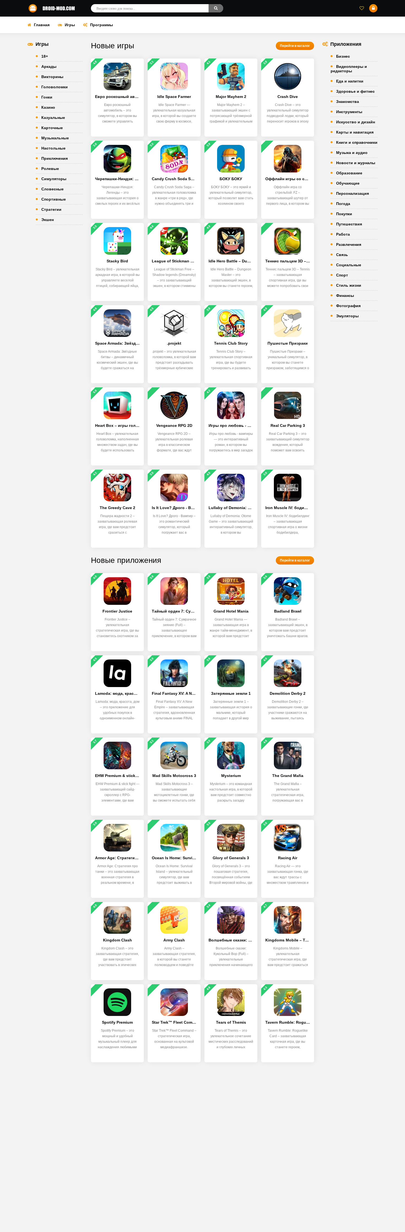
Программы (101, 25)
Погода (343, 203)
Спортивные (53, 199)
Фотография (348, 306)
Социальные (348, 265)
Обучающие (348, 183)
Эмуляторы (347, 316)
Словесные (52, 189)
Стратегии (51, 209)
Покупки (344, 214)
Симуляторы (53, 179)
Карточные (52, 128)
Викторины (52, 76)
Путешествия (349, 224)
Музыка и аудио (352, 152)
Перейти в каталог (295, 46)
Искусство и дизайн (355, 122)
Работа (343, 234)
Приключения (54, 158)
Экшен (47, 219)
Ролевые (50, 168)
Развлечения (348, 244)
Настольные (53, 148)
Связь (342, 254)
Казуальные (53, 117)
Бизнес (343, 56)
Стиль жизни (348, 285)
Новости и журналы (355, 163)
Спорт (342, 275)
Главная (42, 25)
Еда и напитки (349, 81)
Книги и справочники (356, 142)
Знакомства (347, 101)
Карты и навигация (355, 132)
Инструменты (349, 112)
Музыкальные (55, 138)
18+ (44, 56)
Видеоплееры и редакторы (349, 68)
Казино (48, 107)
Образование (349, 173)
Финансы (345, 295)
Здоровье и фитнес (355, 91)
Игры (70, 25)
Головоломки (54, 87)
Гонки (46, 97)
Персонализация (352, 193)
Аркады (48, 66)
